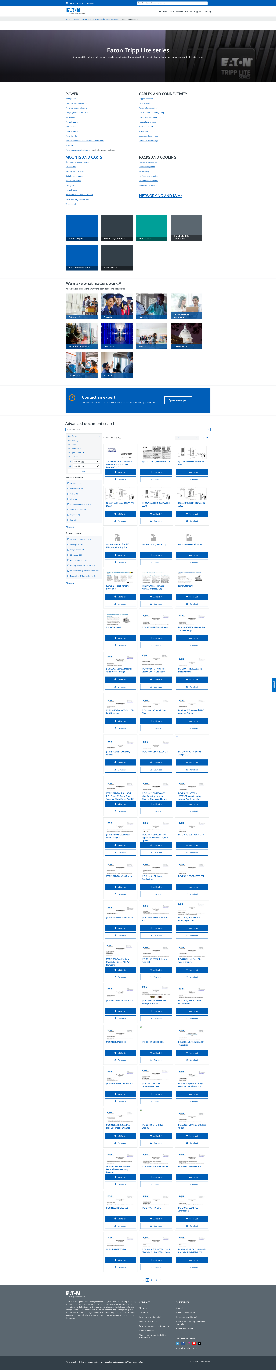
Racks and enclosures (148, 162)
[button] (274, 685)
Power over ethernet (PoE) (150, 117)
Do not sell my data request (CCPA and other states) (122, 1362)
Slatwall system (72, 190)
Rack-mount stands (73, 180)
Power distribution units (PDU (78, 103)
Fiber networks (145, 103)
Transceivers (144, 131)
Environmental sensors (148, 180)
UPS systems (71, 98)
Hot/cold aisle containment (150, 176)
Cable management (147, 166)
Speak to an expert (178, 400)
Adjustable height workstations (78, 199)
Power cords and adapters (76, 108)
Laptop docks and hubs (148, 136)
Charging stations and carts (77, 112)
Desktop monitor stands (75, 171)
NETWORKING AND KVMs (160, 195)
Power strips (71, 126)
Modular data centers (148, 185)
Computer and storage (148, 140)
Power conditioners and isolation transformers (85, 140)
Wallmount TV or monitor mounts (79, 195)
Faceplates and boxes (148, 122)
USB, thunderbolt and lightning (151, 112)
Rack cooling (144, 171)
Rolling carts (71, 185)
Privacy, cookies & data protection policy (82, 1362)
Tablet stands (71, 204)
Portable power (72, 122)
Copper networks (146, 98)
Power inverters (72, 136)
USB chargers (71, 117)
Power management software (78, 150)
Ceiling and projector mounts (77, 162)
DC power (70, 145)
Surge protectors (72, 131)
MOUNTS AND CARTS (84, 157)
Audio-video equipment (148, 108)
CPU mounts (71, 166)
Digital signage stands (74, 176)
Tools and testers (146, 126)
